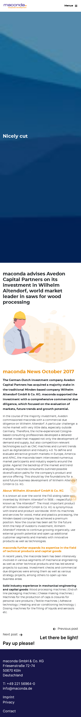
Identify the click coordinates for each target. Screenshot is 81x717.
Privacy (9, 702)
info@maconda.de (17, 688)
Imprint (8, 697)
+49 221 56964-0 (21, 684)
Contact (9, 711)
